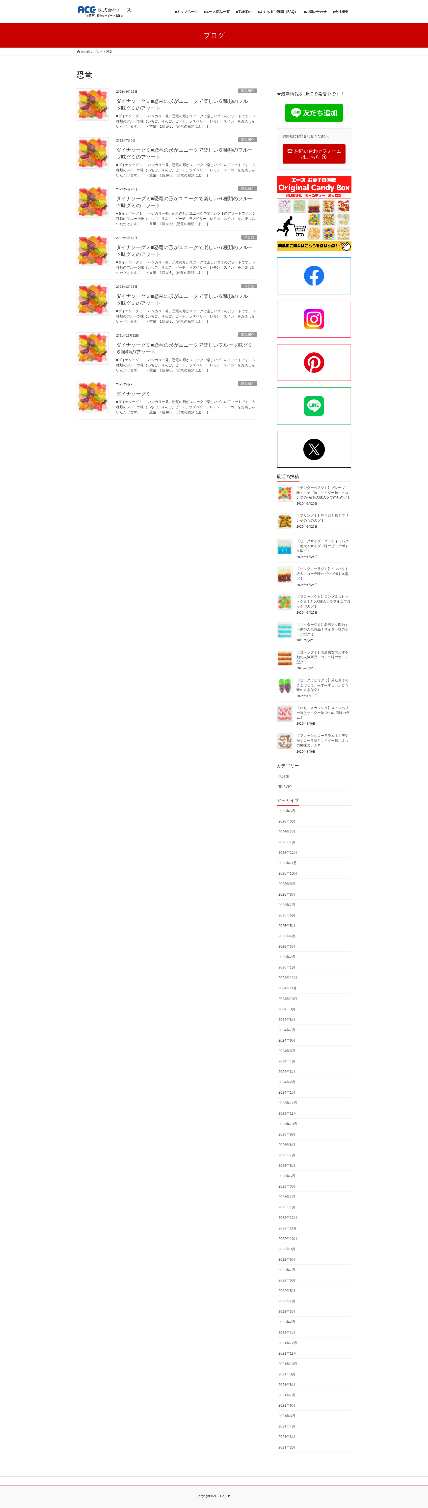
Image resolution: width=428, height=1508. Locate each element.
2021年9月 (286, 1374)
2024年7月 (286, 1030)
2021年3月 (286, 1437)
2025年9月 (286, 884)
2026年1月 (286, 842)
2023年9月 (286, 1134)
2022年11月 (287, 1228)
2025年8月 (286, 894)
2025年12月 (287, 852)
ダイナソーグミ (133, 394)
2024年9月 (286, 1009)
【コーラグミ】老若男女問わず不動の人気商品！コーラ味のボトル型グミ (322, 657)
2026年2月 (286, 832)
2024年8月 (286, 1020)
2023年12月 (287, 1103)
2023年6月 (286, 1165)
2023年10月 (287, 1124)
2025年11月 (287, 863)
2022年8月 (286, 1259)
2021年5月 (286, 1416)
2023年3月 (286, 1186)
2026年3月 (286, 821)
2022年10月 (287, 1239)
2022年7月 (286, 1270)
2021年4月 (286, 1426)
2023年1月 (286, 1207)
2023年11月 (287, 1113)
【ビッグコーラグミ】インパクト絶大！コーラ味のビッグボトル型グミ (322, 573)
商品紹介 (247, 91)
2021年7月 (286, 1395)
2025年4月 (286, 936)
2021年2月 (286, 1447)
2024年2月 (286, 1082)
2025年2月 (286, 957)
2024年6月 (286, 1040)
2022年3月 (286, 1311)
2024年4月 (286, 1061)
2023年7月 (286, 1155)
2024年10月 (287, 999)
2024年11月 (287, 988)
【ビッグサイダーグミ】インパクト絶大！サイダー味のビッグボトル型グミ (322, 546)
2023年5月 (286, 1176)
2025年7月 (286, 905)
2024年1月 (286, 1092)
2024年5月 (286, 1051)
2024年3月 (286, 1072)
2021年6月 (286, 1405)
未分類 (249, 237)
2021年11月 (287, 1353)
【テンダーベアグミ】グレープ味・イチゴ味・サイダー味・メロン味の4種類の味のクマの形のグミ (323, 492)
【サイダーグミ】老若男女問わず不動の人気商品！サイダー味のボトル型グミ (322, 629)
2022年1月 (286, 1333)
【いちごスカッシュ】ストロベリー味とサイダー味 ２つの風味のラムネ (322, 712)
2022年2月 (286, 1322)
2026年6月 (286, 811)
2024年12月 (287, 978)
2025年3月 (286, 946)
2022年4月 (286, 1301)
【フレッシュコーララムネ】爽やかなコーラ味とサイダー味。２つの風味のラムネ (322, 740)
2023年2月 (286, 1197)
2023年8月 (286, 1145)
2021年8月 (286, 1385)
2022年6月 (286, 1280)
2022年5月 (286, 1291)
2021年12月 (287, 1343)
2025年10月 (287, 873)
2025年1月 (286, 967)
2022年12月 (287, 1218)
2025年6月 (286, 915)
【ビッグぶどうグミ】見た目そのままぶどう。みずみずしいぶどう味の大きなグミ (322, 685)
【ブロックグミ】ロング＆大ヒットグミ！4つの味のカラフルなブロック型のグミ (323, 601)
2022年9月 (286, 1249)
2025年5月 (286, 926)
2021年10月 (287, 1364)
